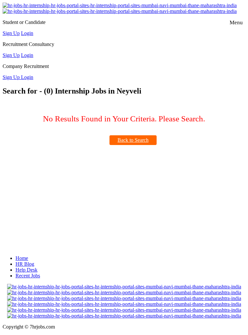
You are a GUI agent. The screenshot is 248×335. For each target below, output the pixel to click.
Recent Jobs (28, 275)
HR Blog (25, 264)
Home (22, 258)
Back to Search (133, 140)
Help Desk (26, 270)
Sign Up (11, 33)
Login (27, 33)
